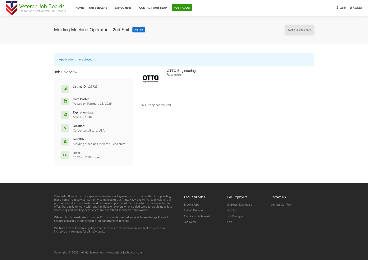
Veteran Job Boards (42, 6)
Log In (343, 8)
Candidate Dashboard (197, 216)
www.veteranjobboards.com (124, 252)
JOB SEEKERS (97, 7)
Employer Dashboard (239, 205)
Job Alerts (190, 222)
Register (357, 8)
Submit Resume (193, 210)
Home (80, 7)
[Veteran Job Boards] (11, 12)
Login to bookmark (299, 29)
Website (176, 74)
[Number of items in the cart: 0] (327, 8)
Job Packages (235, 216)
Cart (229, 222)
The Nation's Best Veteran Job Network (42, 11)
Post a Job (182, 7)
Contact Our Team (153, 7)
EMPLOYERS (123, 7)
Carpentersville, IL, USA (89, 130)
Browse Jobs (191, 205)
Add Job (232, 210)
